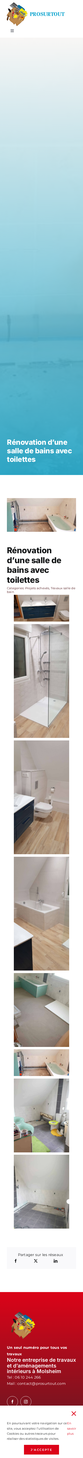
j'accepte (41, 1450)
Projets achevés (37, 588)
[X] (36, 1261)
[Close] (73, 1413)
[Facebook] (16, 1261)
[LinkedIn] (55, 1261)
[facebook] (12, 1401)
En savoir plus (71, 1428)
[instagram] (25, 1401)
